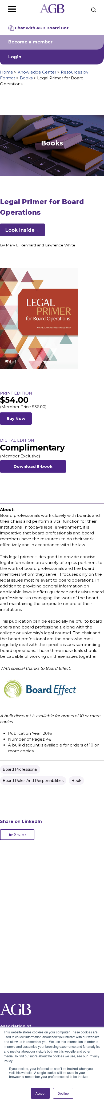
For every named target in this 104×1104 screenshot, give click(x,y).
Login (14, 56)
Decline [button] (63, 1093)
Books (26, 77)
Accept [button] (40, 1093)
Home (6, 72)
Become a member (30, 41)
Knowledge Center (37, 72)
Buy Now (15, 418)
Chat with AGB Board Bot (42, 27)
